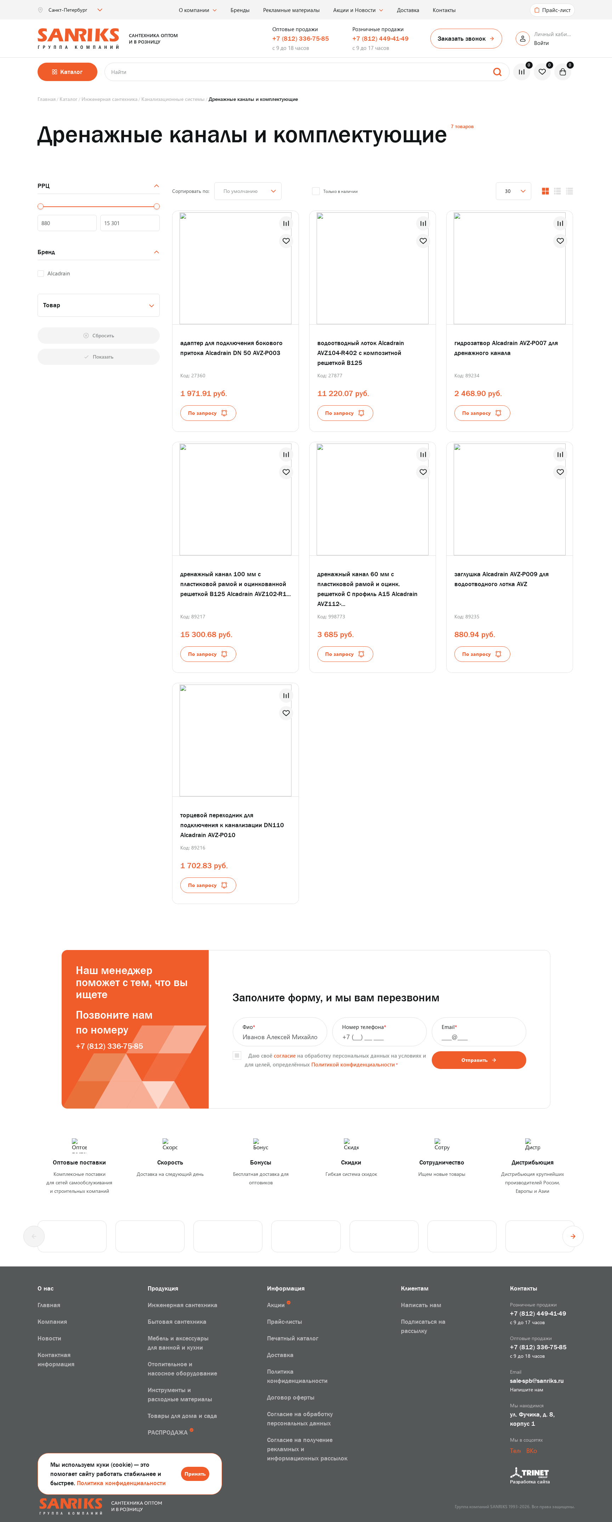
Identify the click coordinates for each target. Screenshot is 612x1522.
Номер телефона (364, 1026)
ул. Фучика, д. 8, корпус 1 (532, 1419)
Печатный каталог (292, 1338)
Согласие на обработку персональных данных (300, 1419)
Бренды (240, 9)
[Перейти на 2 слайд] (248, 266)
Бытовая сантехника (177, 1321)
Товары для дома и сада (182, 1415)
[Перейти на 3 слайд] (255, 498)
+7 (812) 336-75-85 (300, 38)
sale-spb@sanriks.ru (537, 1380)
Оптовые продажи (295, 29)
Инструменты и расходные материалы (180, 1394)
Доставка (408, 9)
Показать (103, 356)
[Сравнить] (286, 223)
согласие (285, 1055)
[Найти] (497, 72)
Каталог (71, 71)
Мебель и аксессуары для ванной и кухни (178, 1343)
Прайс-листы (284, 1321)
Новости (49, 1338)
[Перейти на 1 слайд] (228, 266)
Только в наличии (340, 191)
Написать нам (421, 1305)
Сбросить (103, 335)
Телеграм (515, 1450)
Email (449, 1026)
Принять (195, 1473)
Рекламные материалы (291, 9)
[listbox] (75, 10)
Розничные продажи (378, 29)
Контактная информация (56, 1359)
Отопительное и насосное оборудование (182, 1369)
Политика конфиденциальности (121, 1483)
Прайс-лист (556, 9)
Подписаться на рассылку (423, 1326)
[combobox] (99, 305)
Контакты (444, 9)
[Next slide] (573, 1236)
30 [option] (508, 191)
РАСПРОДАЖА (168, 1432)
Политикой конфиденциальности (353, 1064)
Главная (49, 1305)
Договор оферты (290, 1397)
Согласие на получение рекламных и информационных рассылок (307, 1449)
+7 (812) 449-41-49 (380, 38)
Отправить (474, 1060)
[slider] (41, 207)
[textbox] (98, 305)
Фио (249, 1026)
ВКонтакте (531, 1450)
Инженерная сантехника (182, 1305)
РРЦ (44, 185)
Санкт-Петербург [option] (68, 10)
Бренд (46, 252)
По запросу (202, 413)
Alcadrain (58, 273)
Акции (276, 1305)
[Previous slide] (34, 1236)
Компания (52, 1321)
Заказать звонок (462, 38)
